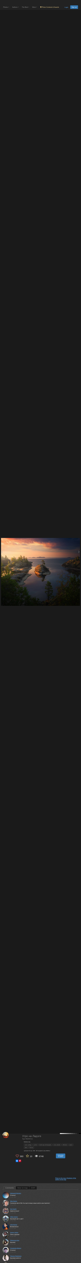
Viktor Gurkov (14, 1217)
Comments (9, 1188)
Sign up (74, 7)
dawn (26, 1147)
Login (66, 7)
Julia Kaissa (13, 1224)
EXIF (33, 1188)
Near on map (22, 1188)
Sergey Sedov (14, 1232)
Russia (31, 1147)
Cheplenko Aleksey (15, 1248)
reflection (64, 1144)
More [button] (34, 7)
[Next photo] (79, 551)
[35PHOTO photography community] (11, 2)
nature (70, 1144)
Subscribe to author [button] (60, 1156)
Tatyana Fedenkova (15, 1256)
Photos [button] (5, 7)
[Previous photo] (2, 551)
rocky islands (56, 1144)
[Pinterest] (20, 1161)
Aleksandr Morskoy (15, 1193)
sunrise (35, 1144)
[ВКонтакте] (17, 1161)
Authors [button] (15, 7)
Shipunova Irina (14, 1240)
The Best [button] (25, 7)
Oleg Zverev (13, 1201)
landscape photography (45, 1144)
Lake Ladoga (28, 1144)
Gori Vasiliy (13, 1209)
